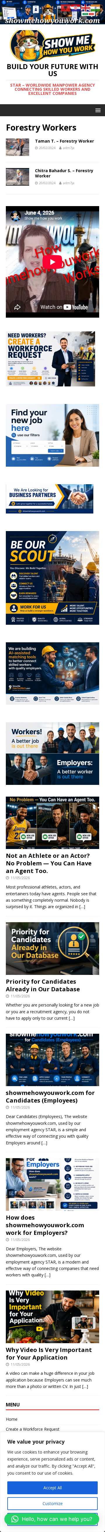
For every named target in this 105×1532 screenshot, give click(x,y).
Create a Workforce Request (33, 1429)
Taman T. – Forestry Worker (64, 141)
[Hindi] (96, 7)
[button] (51, 1519)
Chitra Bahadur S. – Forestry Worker (64, 173)
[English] (86, 7)
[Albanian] (66, 7)
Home (12, 1419)
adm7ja (68, 148)
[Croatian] (76, 7)
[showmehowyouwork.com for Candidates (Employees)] (52, 1083)
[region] (52, 1482)
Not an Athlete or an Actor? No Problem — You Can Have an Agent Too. (49, 863)
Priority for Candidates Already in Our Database (43, 985)
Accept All (52, 1487)
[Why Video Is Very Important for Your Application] (52, 1339)
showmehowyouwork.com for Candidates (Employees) (50, 1096)
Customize (53, 1503)
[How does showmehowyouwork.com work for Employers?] (52, 1207)
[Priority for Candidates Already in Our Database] (52, 971)
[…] (82, 906)
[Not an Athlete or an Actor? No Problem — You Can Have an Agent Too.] (52, 845)
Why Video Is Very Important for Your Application (49, 1353)
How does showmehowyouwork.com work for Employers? (45, 1225)
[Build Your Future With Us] (52, 21)
